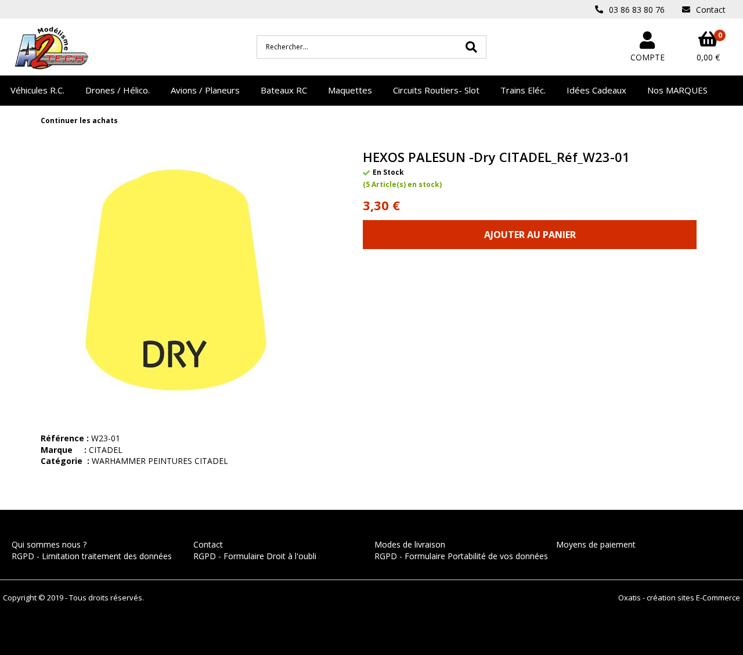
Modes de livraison (409, 544)
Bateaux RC (284, 90)
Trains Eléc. (523, 90)
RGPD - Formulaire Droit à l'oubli (254, 556)
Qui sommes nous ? (49, 544)
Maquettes (350, 90)
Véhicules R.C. (37, 90)
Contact (208, 544)
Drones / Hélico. (117, 90)
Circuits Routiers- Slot (436, 90)
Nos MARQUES (677, 90)
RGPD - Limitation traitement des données (92, 556)
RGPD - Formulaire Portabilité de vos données (461, 556)
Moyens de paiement (596, 544)
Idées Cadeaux (596, 90)
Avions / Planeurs (205, 90)
